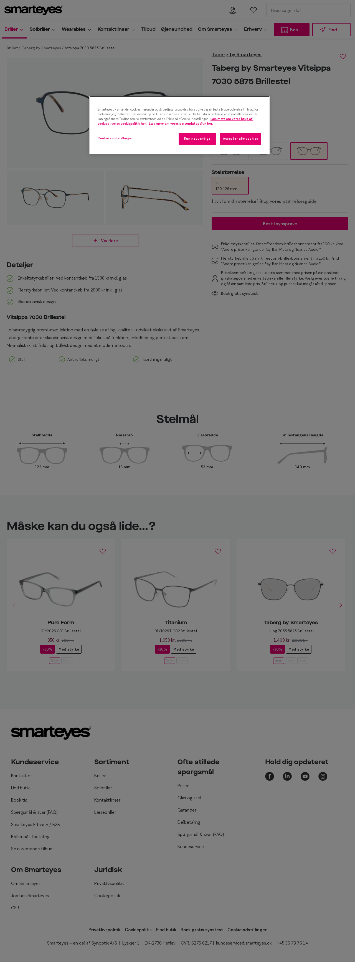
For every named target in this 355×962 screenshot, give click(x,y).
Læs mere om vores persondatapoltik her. (181, 124)
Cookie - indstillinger (115, 138)
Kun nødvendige (197, 138)
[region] (179, 125)
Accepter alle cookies (240, 138)
